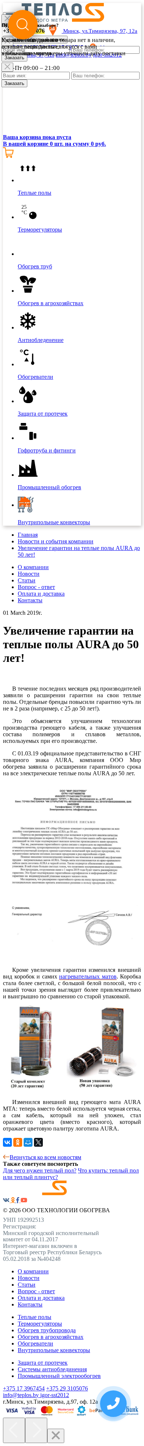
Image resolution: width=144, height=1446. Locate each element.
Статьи (26, 580)
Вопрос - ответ (36, 587)
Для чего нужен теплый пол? (39, 1170)
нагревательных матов (88, 976)
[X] (38, 1142)
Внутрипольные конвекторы (54, 1350)
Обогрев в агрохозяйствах (50, 1337)
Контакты (30, 600)
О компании (33, 567)
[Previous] (14, 1430)
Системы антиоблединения (52, 1369)
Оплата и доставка (41, 593)
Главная (28, 535)
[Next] (36, 1430)
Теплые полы (34, 1317)
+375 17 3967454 (24, 1388)
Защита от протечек (43, 1362)
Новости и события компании (55, 541)
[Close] (7, 67)
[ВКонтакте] (7, 1142)
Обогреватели (35, 1343)
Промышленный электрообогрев (59, 1376)
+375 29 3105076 (67, 1388)
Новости (29, 574)
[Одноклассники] (17, 1142)
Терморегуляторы (40, 1323)
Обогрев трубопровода (47, 1330)
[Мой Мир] (28, 1142)
